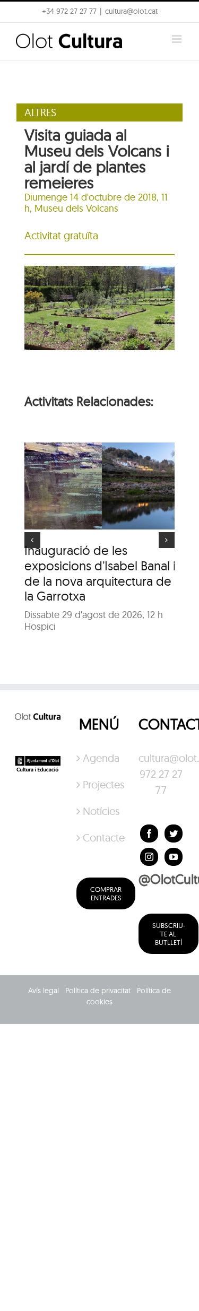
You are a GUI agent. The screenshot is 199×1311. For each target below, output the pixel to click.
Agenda (100, 758)
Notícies (100, 811)
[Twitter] (174, 833)
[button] (22, 34)
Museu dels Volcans (76, 208)
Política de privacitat (98, 990)
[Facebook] (149, 833)
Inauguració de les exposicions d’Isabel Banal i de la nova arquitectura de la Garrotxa (100, 573)
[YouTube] (174, 857)
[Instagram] (149, 857)
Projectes (100, 784)
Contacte (100, 837)
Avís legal (43, 990)
